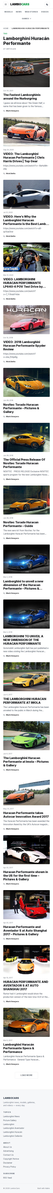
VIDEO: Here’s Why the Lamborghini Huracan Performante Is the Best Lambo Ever (25, 222)
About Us (7, 1147)
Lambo (19, 4)
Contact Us (8, 1155)
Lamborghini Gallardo (12, 1136)
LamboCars (11, 1098)
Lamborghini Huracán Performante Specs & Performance (18, 1048)
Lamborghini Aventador (13, 1128)
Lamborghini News (11, 1116)
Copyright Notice (11, 1159)
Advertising (8, 1151)
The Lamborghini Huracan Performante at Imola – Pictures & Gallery (26, 761)
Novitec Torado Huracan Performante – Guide (20, 524)
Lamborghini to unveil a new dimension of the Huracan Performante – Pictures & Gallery (23, 586)
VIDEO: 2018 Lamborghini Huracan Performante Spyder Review (24, 345)
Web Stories (31, 12)
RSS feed (7, 1178)
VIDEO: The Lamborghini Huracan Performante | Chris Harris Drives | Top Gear (23, 157)
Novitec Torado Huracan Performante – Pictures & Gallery (21, 408)
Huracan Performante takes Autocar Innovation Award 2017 (26, 814)
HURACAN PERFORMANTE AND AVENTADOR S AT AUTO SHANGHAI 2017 (25, 985)
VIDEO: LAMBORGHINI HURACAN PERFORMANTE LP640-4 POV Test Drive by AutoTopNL (23, 284)
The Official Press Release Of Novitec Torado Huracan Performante (24, 463)
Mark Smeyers (12, 111)
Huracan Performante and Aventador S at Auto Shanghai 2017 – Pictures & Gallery (25, 930)
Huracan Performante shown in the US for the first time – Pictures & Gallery (25, 875)
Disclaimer (7, 1163)
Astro (47, 1188)
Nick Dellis (10, 173)
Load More (26, 1075)
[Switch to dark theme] (47, 4)
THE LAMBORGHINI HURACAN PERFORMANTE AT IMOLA (24, 700)
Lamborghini (8, 1124)
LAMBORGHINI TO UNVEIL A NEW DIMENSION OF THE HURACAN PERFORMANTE (23, 639)
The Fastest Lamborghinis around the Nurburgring (21, 96)
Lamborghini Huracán (12, 1132)
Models (8, 12)
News (19, 12)
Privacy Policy (9, 1167)
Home (6, 28)
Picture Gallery (9, 1120)
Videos (45, 12)
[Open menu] (5, 4)
